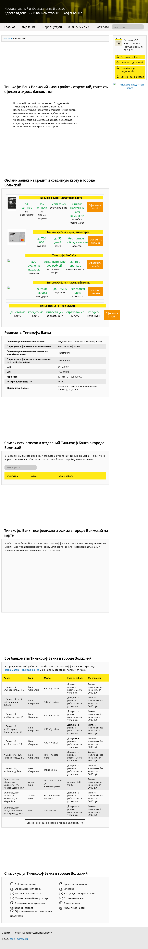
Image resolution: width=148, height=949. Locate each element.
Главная (9, 27)
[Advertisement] (55, 62)
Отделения (28, 27)
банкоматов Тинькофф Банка (21, 669)
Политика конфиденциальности (32, 932)
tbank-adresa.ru (19, 938)
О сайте (6, 932)
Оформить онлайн (95, 206)
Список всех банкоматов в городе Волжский (53, 822)
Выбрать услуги (51, 27)
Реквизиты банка (131, 57)
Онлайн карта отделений (129, 69)
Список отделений (132, 62)
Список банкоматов (132, 76)
